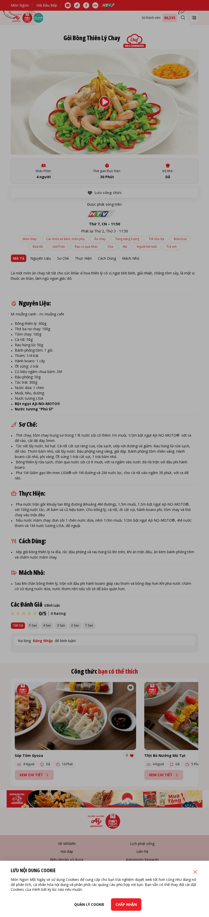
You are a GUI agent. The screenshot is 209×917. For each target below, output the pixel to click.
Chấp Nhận (126, 904)
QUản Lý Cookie (89, 904)
